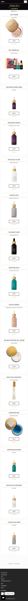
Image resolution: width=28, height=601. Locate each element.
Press (2, 587)
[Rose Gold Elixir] (14, 173)
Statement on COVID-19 (6, 581)
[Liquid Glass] (14, 208)
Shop (14, 41)
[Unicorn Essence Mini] (14, 100)
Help (2, 577)
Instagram (4, 590)
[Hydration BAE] (14, 426)
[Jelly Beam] (14, 28)
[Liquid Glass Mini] (14, 535)
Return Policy (4, 572)
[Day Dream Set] (14, 63)
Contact (3, 579)
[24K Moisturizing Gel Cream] (14, 353)
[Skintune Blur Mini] (14, 463)
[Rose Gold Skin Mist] (14, 390)
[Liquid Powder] (14, 318)
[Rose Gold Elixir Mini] (14, 498)
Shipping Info (4, 574)
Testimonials (4, 585)
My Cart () (14, 11)
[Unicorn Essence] (14, 136)
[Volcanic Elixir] (14, 245)
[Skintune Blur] (14, 281)
